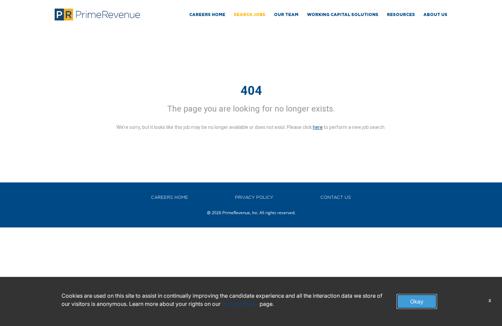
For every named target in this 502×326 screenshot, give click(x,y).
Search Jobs (249, 14)
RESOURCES (401, 14)
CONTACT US (335, 197)
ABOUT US (435, 14)
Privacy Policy (240, 303)
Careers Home (207, 14)
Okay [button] (416, 301)
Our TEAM (286, 14)
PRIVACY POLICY (254, 197)
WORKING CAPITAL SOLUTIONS (342, 14)
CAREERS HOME (169, 197)
